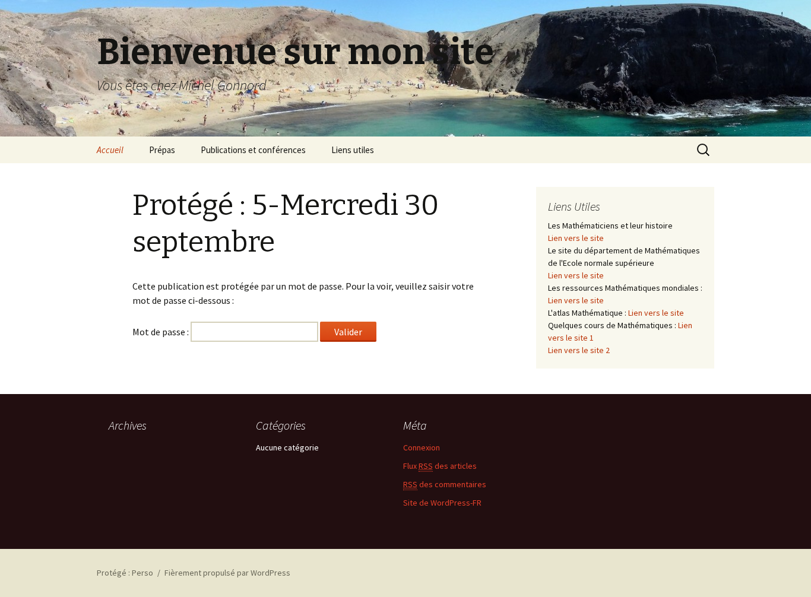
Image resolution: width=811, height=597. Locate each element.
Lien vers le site (576, 238)
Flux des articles (440, 466)
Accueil (110, 149)
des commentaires (444, 484)
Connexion (421, 447)
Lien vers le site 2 (579, 350)
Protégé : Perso (125, 572)
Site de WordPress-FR (442, 502)
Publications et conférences (253, 149)
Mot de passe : (161, 332)
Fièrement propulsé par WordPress (227, 572)
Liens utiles (352, 149)
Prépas (162, 149)
